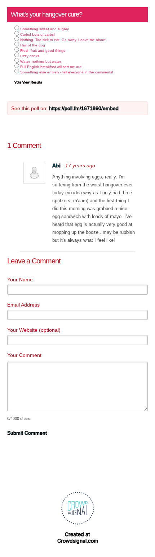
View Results (32, 82)
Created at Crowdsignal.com (77, 537)
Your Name (20, 279)
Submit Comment (27, 433)
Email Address (23, 305)
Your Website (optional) (34, 330)
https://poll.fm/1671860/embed (84, 108)
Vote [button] (18, 82)
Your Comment (24, 355)
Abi (56, 165)
